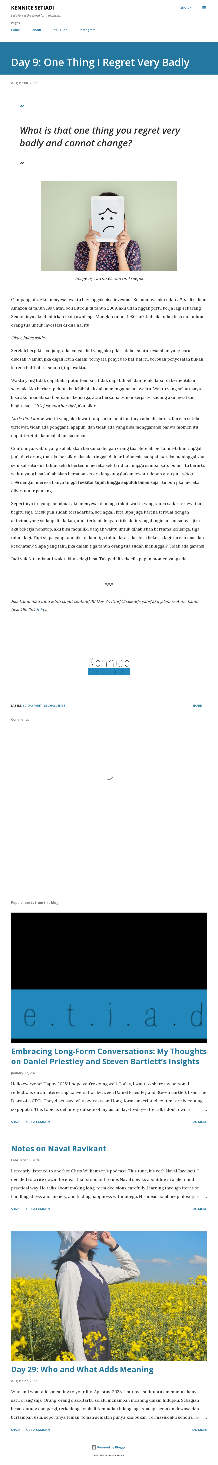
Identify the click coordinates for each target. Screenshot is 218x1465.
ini (39, 609)
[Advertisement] (109, 863)
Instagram (88, 30)
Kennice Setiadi (32, 7)
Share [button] (197, 705)
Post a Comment (38, 1122)
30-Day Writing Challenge (44, 705)
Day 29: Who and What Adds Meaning (82, 1369)
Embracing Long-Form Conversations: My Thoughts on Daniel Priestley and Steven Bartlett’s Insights (109, 1056)
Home (15, 30)
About (37, 30)
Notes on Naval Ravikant (58, 1148)
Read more (198, 1122)
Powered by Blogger (111, 1447)
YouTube (60, 30)
